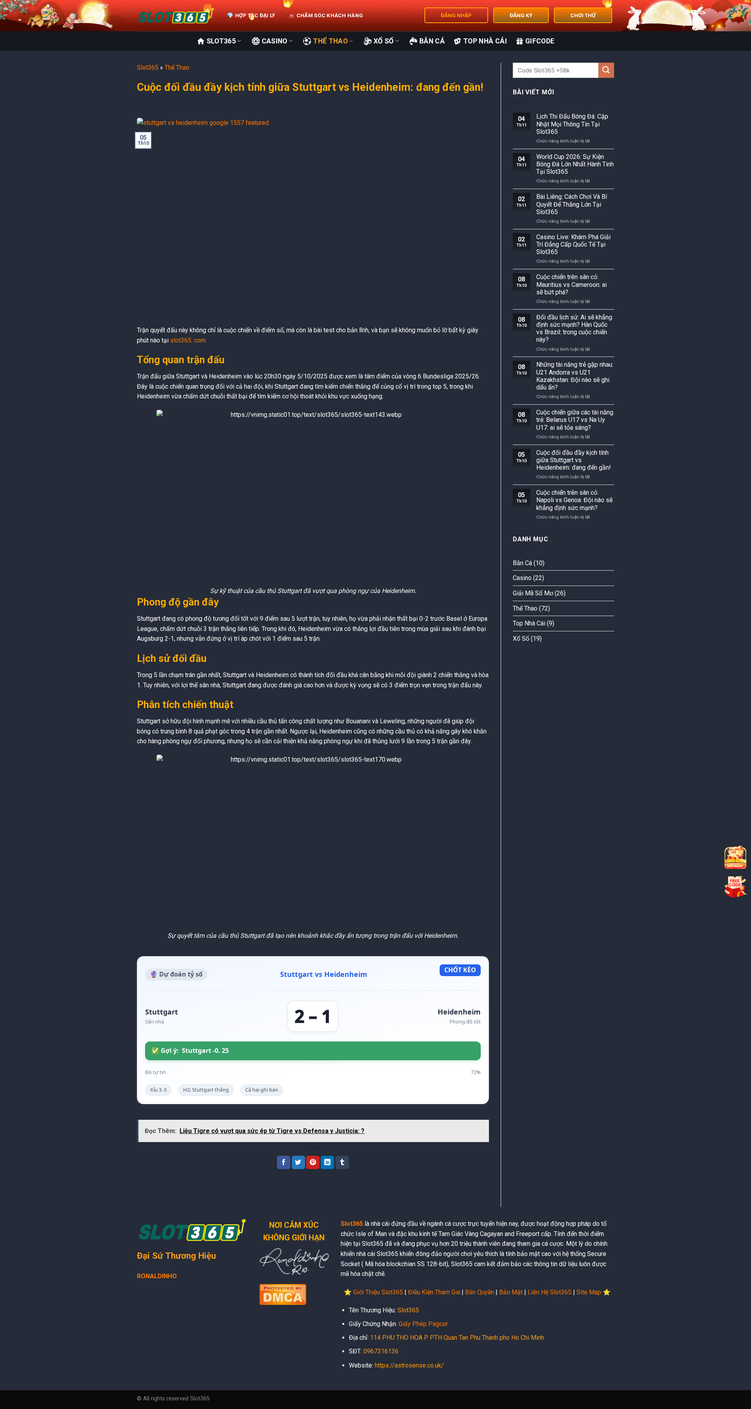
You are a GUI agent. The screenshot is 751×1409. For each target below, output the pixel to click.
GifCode (539, 41)
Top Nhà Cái (485, 41)
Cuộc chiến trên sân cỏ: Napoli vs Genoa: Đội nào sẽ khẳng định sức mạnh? (574, 500)
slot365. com (188, 340)
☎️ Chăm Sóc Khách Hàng (325, 15)
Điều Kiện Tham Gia (434, 1292)
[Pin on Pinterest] (313, 1162)
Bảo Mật (511, 1292)
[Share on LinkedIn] (327, 1162)
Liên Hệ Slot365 (549, 1292)
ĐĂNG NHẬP (456, 15)
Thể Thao (330, 41)
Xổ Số (384, 41)
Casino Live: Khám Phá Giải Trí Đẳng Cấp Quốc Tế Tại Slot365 (573, 244)
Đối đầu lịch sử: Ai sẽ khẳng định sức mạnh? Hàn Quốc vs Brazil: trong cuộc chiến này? (574, 329)
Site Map (589, 1292)
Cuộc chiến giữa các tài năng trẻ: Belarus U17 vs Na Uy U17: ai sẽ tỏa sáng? (574, 420)
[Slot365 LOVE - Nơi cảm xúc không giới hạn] (176, 15)
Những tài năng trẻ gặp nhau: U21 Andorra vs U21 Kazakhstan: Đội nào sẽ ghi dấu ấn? (574, 376)
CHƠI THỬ (583, 15)
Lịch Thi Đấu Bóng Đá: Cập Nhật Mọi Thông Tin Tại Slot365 (572, 124)
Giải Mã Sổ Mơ (533, 593)
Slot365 (221, 41)
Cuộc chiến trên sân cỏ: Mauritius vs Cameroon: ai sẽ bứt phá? (571, 284)
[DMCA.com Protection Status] (282, 1293)
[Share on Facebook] (283, 1162)
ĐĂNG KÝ (521, 15)
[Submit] (606, 70)
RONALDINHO (157, 1276)
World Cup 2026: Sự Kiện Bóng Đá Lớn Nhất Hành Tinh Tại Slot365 (575, 164)
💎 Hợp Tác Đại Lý (251, 15)
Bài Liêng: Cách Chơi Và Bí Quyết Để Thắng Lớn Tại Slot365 (571, 204)
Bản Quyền (479, 1292)
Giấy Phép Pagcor (423, 1324)
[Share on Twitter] (298, 1162)
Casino (274, 41)
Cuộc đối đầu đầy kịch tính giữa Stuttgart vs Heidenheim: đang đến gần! (573, 460)
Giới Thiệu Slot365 (378, 1292)
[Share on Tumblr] (342, 1162)
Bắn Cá (432, 41)
